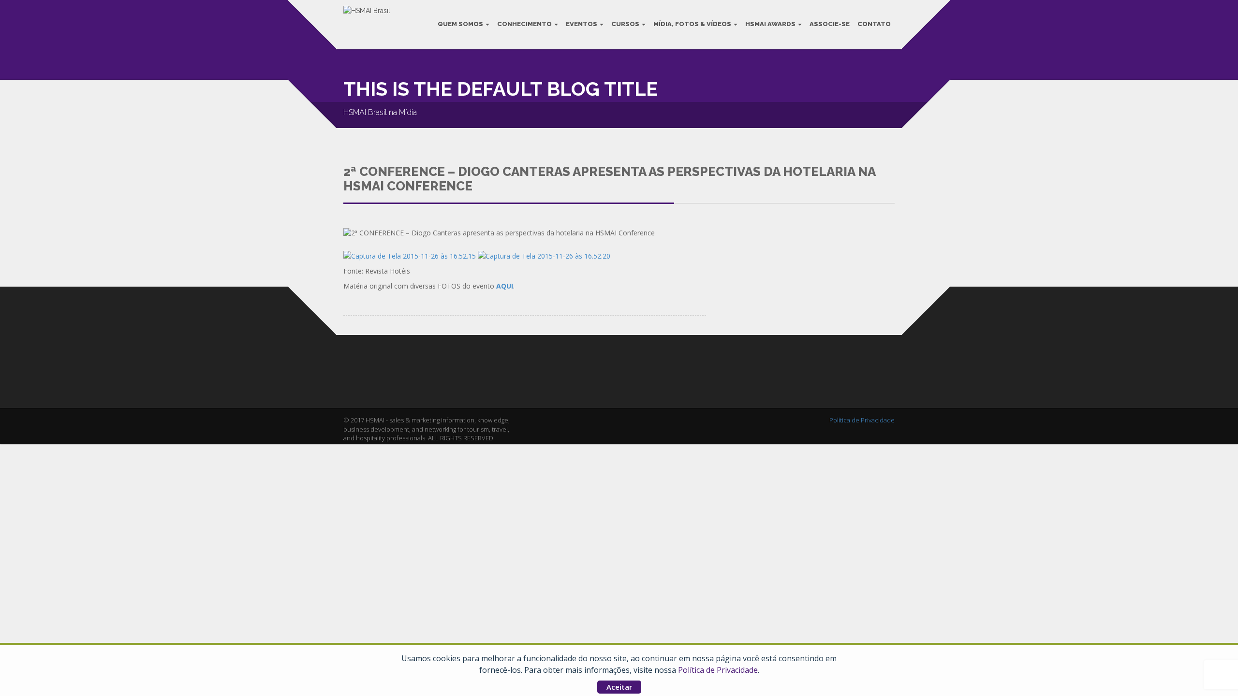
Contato (874, 24)
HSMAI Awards (771, 24)
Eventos (582, 24)
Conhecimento (525, 24)
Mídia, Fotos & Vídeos (693, 24)
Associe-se (830, 24)
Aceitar (619, 687)
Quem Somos (461, 24)
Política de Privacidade (718, 670)
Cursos (626, 24)
